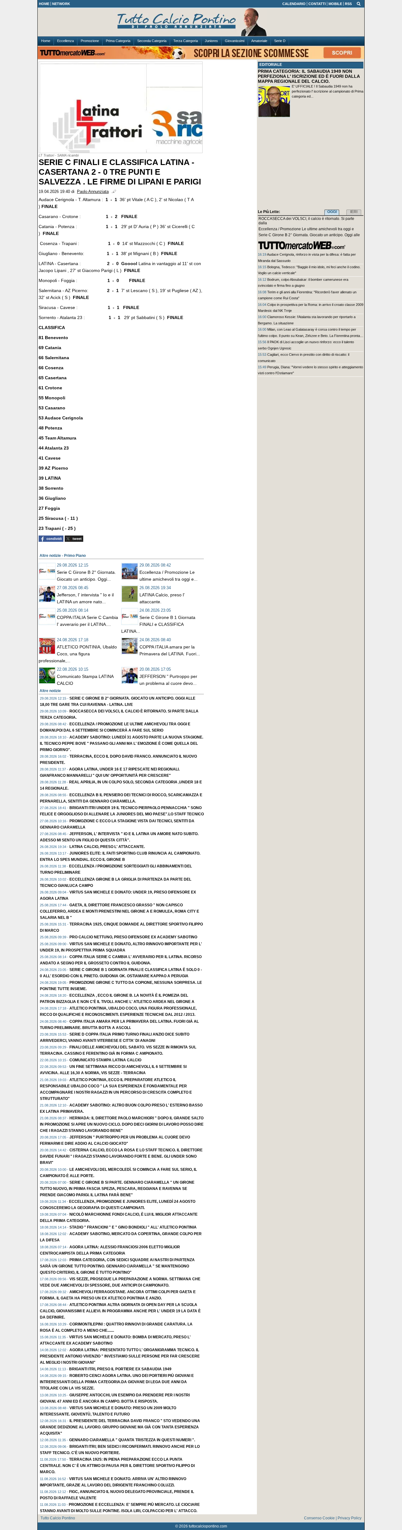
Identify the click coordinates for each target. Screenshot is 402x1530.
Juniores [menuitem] (211, 41)
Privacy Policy (349, 1518)
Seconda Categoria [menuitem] (151, 41)
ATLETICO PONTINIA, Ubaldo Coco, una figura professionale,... (78, 653)
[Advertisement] (310, 165)
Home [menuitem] (45, 41)
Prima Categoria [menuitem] (118, 41)
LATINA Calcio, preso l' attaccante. (107, 847)
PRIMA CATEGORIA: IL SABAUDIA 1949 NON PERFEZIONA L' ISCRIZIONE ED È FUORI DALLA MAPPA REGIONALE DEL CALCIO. (309, 76)
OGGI (332, 212)
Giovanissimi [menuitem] (234, 41)
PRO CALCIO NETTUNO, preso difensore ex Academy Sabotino (133, 937)
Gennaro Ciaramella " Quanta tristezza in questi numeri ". (132, 1440)
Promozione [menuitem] (90, 41)
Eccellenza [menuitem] (65, 41)
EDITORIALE (270, 64)
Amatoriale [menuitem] (259, 41)
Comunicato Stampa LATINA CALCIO (105, 1060)
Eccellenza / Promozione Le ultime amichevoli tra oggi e (306, 229)
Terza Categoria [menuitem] (185, 41)
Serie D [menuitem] (279, 41)
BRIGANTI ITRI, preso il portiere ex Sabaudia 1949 (120, 1369)
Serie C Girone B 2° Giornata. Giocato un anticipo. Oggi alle (309, 235)
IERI (353, 212)
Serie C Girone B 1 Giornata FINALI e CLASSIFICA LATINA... (158, 624)
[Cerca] (359, 3)
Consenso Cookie (319, 1518)
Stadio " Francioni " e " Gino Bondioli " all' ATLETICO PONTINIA (133, 1227)
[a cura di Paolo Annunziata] (201, 22)
